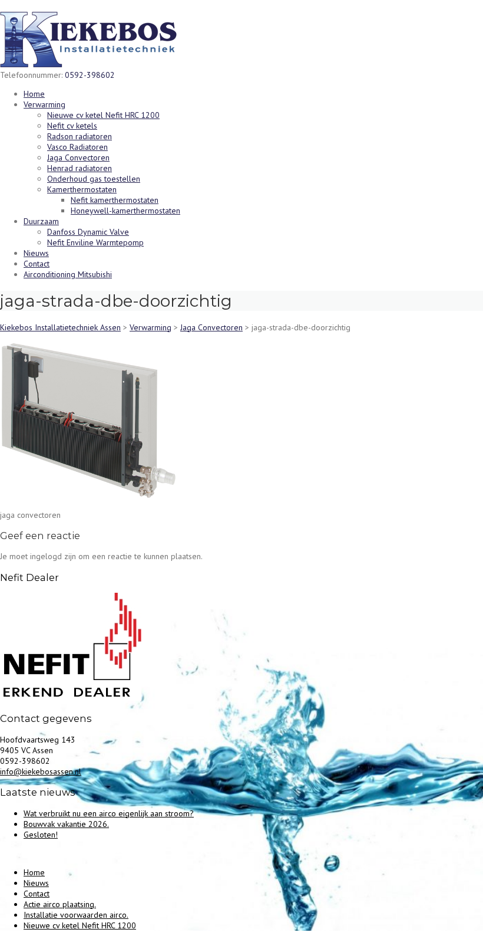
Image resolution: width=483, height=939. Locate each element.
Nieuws (36, 253)
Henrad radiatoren (79, 168)
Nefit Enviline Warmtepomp (95, 242)
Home (34, 93)
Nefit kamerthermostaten (114, 200)
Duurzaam (41, 221)
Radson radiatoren (79, 136)
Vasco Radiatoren (77, 147)
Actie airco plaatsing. (60, 904)
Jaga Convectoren (78, 157)
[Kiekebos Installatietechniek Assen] (88, 64)
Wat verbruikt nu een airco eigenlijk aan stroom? (109, 813)
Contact (36, 263)
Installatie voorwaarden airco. (76, 915)
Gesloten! (41, 834)
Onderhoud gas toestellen (93, 178)
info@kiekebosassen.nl (40, 771)
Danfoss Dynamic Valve (88, 231)
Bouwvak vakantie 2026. (66, 824)
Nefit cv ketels (72, 125)
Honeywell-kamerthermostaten (125, 210)
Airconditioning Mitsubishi (68, 274)
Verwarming (44, 104)
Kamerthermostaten (82, 189)
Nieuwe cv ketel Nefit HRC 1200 (103, 115)
